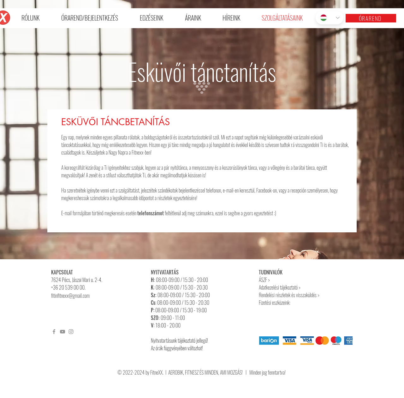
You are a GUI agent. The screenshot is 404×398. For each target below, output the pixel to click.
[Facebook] (54, 331)
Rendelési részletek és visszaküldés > (289, 295)
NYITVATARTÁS (165, 272)
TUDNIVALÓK (270, 272)
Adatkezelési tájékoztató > (280, 287)
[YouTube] (62, 331)
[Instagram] (71, 331)
